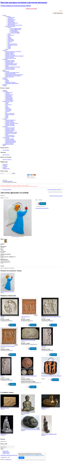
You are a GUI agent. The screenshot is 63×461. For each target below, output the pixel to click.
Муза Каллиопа (3, 434)
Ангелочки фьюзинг (14, 31)
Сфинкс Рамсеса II (45, 407)
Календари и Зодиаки (10, 127)
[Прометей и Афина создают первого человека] (50, 315)
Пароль (2, 447)
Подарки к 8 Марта (9, 53)
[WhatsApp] (33, 175)
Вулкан (2, 375)
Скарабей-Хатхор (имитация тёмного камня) (30, 429)
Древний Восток (11, 21)
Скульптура (7, 16)
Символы (10, 38)
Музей (4, 70)
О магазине (5, 79)
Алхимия (2, 316)
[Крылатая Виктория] (9, 407)
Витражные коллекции (10, 26)
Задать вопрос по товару (40, 206)
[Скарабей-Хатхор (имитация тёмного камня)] (30, 428)
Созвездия (10, 41)
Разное (6, 49)
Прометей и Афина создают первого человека (51, 316)
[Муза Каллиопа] (6, 433)
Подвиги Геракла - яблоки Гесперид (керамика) (51, 375)
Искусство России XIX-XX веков (15, 25)
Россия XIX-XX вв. (9, 100)
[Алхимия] (9, 315)
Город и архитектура (9, 135)
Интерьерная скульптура (10, 141)
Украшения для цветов (12, 44)
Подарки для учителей (10, 54)
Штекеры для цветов (9, 114)
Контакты (5, 84)
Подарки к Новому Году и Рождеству (13, 51)
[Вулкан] (6, 374)
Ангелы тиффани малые (15, 29)
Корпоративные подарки (10, 58)
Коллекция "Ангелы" (9, 60)
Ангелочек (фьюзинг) (6, 189)
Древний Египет (11, 17)
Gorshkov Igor (8, 459)
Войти (2, 448)
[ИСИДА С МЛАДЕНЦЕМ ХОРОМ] (46, 433)
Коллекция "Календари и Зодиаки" (12, 66)
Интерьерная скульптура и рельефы (12, 75)
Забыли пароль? (6, 453)
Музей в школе (6, 150)
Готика (9, 46)
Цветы (9, 33)
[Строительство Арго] (29, 315)
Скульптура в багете (9, 138)
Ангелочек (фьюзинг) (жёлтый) (54, 189)
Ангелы (9, 27)
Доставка (5, 77)
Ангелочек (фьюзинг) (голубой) (7, 291)
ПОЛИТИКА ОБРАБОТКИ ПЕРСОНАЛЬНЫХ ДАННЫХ (12, 455)
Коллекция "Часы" (9, 62)
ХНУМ (2, 457)
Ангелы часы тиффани (15, 32)
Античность (10, 18)
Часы (9, 36)
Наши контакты (6, 168)
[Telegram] (30, 175)
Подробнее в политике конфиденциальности (34, 455)
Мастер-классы (6, 154)
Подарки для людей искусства (11, 123)
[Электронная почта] (58, 195)
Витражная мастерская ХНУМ (42, 208)
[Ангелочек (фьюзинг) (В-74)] (18, 235)
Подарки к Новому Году (10, 120)
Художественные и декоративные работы (14, 74)
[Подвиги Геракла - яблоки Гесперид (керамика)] (50, 374)
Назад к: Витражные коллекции (55, 191)
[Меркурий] (47, 345)
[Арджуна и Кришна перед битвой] (30, 339)
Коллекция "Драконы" (10, 69)
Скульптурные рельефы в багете (12, 72)
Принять (21, 457)
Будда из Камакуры (25, 413)
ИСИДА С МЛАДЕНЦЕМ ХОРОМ (48, 434)
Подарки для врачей (9, 57)
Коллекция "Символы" (10, 61)
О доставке (5, 166)
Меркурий (43, 346)
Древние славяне (9, 98)
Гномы (9, 48)
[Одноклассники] (31, 175)
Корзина (4, 85)
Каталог (4, 15)
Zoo (8, 42)
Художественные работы (10, 140)
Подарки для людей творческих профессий (14, 55)
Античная (7, 93)
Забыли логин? (6, 452)
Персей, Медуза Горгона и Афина (7, 346)
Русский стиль (11, 35)
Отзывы (7, 80)
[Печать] (51, 195)
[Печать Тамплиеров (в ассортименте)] (27, 374)
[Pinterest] (35, 175)
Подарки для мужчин (9, 52)
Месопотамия (11, 20)
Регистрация (5, 451)
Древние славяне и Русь (13, 22)
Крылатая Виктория (4, 407)
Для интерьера (6, 71)
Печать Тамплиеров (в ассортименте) (29, 375)
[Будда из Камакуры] (28, 412)
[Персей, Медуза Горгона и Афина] (9, 345)
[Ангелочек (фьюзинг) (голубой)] (7, 290)
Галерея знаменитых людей (11, 63)
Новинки (5, 90)
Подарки (5, 50)
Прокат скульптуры (9, 76)
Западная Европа (11, 24)
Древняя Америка (11, 19)
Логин (1, 446)
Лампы (9, 37)
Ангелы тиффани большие (16, 28)
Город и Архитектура (12, 43)
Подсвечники (11, 39)
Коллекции (5, 59)
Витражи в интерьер (9, 139)
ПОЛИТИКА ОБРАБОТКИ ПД (12, 83)
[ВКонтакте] (28, 175)
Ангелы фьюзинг (14, 30)
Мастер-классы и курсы (10, 82)
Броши (9, 47)
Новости (7, 81)
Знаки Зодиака (11, 40)
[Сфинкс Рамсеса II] (50, 407)
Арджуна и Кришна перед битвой (28, 340)
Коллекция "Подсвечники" (11, 64)
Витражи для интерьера (10, 73)
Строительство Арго (25, 316)
